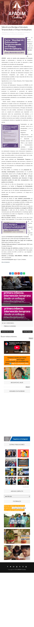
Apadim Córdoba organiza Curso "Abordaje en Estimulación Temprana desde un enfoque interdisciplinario (17, 266)
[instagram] (20, 22)
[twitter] (13, 22)
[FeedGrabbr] (17, 487)
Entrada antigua (27, 331)
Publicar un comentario (10, 326)
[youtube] (17, 22)
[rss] (20, 566)
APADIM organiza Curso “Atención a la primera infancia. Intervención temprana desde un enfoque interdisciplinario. (15, 318)
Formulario (26, 236)
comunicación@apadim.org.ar (9, 259)
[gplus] (14, 566)
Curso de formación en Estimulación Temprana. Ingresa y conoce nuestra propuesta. (16, 302)
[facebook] (10, 22)
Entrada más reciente (7, 331)
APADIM (12, 32)
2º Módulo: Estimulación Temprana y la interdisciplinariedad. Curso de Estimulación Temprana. (17, 287)
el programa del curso (24, 238)
